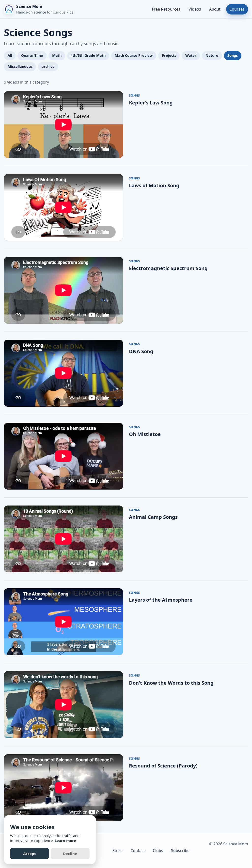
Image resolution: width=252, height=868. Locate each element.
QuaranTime (32, 55)
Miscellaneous (20, 66)
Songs (232, 55)
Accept (29, 853)
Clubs (158, 850)
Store (117, 850)
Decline (70, 853)
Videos (195, 9)
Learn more (65, 840)
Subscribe (180, 850)
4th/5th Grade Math (88, 55)
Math (57, 55)
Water (190, 55)
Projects (169, 55)
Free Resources (166, 9)
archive (48, 66)
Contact (137, 850)
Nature (211, 55)
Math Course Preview (134, 55)
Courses (237, 9)
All (10, 55)
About (214, 9)
